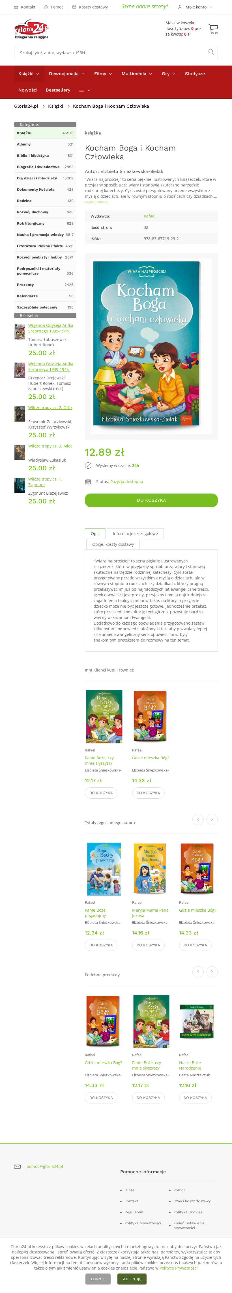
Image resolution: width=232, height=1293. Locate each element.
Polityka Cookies (188, 1212)
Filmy (100, 73)
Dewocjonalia (64, 73)
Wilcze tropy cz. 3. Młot (50, 446)
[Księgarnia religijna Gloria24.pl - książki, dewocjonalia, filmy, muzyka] (32, 29)
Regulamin (133, 1212)
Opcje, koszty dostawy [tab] (113, 544)
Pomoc (179, 1190)
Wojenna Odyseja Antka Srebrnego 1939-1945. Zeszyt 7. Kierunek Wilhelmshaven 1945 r (50, 372)
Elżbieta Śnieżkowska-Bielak (131, 171)
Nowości (27, 90)
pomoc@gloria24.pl (45, 1166)
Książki (25, 73)
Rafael (150, 216)
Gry (165, 73)
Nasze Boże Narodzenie (190, 1065)
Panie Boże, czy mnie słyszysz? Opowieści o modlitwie (99, 766)
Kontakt (131, 1201)
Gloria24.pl (26, 106)
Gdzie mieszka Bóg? (150, 757)
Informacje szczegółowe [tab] (135, 533)
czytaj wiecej (97, 202)
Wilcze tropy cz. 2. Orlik (50, 407)
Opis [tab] (95, 533)
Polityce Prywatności (179, 1268)
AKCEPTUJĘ (132, 1279)
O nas (129, 1190)
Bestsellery (58, 90)
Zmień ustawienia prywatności (189, 1225)
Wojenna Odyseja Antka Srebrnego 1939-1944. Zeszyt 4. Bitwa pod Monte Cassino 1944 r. (50, 334)
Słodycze (195, 73)
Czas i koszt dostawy (192, 1201)
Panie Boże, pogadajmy (96, 912)
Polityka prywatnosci (142, 1223)
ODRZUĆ (98, 1279)
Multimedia (134, 73)
